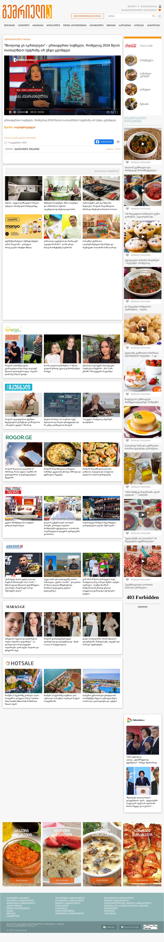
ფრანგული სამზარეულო (119, 898)
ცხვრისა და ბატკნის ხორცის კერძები (126, 906)
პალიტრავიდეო (24, 127)
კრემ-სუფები (14, 906)
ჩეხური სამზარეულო (116, 900)
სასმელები (13, 916)
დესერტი (109, 911)
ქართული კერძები (18, 898)
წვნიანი (11, 913)
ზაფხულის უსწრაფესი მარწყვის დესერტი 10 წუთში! (141, 401)
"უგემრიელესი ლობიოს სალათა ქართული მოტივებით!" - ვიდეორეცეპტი (142, 587)
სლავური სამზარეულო (20, 900)
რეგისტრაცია (148, 6)
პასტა (10, 911)
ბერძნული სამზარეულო (69, 900)
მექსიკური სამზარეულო (21, 903)
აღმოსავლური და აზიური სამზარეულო (127, 903)
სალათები (61, 908)
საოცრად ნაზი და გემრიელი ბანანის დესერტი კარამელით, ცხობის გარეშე (142, 448)
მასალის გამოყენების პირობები (20, 138)
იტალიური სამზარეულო (69, 898)
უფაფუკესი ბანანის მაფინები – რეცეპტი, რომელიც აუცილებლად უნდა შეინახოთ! (142, 263)
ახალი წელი (21, 149)
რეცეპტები (22, 880)
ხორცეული (62, 906)
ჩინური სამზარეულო (67, 903)
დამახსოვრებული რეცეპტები (139, 10)
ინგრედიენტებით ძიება (87, 16)
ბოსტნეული (111, 908)
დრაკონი (34, 149)
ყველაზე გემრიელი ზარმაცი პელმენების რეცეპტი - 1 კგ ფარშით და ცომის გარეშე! (142, 355)
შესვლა (132, 6)
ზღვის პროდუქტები (18, 908)
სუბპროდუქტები (64, 911)
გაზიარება (106, 142)
